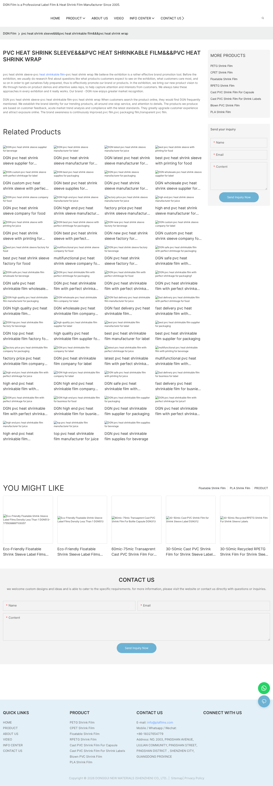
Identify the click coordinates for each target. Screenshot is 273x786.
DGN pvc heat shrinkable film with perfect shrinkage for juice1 (178, 411)
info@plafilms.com (160, 722)
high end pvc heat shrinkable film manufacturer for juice (22, 436)
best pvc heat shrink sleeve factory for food (26, 261)
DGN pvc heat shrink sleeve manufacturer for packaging (125, 186)
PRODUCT (261, 488)
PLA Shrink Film (240, 488)
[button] (183, 18)
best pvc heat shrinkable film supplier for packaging (177, 336)
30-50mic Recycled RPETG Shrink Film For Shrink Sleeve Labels (244, 552)
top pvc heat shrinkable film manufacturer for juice (76, 436)
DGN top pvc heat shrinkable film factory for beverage (25, 336)
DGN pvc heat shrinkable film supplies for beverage (126, 436)
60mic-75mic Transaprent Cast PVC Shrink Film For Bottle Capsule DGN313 (133, 552)
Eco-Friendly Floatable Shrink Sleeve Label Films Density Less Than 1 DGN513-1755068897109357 (27, 552)
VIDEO (7, 739)
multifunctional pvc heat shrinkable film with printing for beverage (175, 361)
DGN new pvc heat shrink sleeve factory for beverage (126, 236)
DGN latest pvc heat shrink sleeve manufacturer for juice (127, 161)
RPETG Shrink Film (83, 739)
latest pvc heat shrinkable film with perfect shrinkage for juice (127, 361)
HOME (7, 722)
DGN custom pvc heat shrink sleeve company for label (177, 236)
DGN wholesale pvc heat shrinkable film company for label (74, 311)
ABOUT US (10, 734)
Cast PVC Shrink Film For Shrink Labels (97, 751)
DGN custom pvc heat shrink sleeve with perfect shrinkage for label (25, 186)
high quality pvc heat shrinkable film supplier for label (76, 336)
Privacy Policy (194, 778)
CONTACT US (12, 751)
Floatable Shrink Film (212, 488)
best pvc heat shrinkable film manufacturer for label (127, 336)
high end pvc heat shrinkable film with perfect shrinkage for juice (25, 386)
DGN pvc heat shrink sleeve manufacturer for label (74, 161)
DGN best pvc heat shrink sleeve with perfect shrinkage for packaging (75, 236)
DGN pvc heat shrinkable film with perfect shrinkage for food (127, 286)
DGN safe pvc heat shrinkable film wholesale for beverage (24, 286)
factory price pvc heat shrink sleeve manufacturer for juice (127, 211)
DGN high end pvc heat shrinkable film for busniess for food (77, 411)
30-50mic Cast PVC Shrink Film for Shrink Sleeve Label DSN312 (189, 552)
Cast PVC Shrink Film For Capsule (94, 745)
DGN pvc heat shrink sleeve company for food (24, 210)
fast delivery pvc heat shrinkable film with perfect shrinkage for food (177, 311)
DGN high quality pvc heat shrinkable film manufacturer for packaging (25, 311)
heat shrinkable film (52, 74)
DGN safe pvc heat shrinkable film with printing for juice (121, 386)
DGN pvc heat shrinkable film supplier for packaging (127, 411)
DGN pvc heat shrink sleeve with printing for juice (22, 236)
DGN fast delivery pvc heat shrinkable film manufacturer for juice (127, 311)
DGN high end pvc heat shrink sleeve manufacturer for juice (77, 211)
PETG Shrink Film (82, 722)
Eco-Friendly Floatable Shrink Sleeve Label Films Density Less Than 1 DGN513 (81, 552)
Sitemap (176, 778)
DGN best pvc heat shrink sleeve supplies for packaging (75, 186)
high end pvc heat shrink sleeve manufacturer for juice (176, 211)
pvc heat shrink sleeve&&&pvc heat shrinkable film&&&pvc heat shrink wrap (74, 33)
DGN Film (9, 33)
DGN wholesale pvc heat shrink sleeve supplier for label (176, 186)
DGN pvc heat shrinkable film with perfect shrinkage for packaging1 (178, 286)
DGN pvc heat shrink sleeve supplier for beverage (20, 161)
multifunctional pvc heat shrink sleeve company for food (76, 261)
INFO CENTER (13, 745)
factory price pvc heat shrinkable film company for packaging (23, 361)
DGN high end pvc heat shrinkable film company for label (74, 386)
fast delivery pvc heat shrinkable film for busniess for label (178, 386)
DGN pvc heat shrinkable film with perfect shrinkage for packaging (77, 286)
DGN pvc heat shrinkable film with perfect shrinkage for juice (26, 411)
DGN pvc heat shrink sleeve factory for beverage (122, 261)
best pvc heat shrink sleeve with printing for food (178, 160)
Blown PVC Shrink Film (86, 756)
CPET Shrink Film (82, 728)
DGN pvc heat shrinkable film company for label (75, 361)
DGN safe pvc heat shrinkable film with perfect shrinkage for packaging (173, 261)
